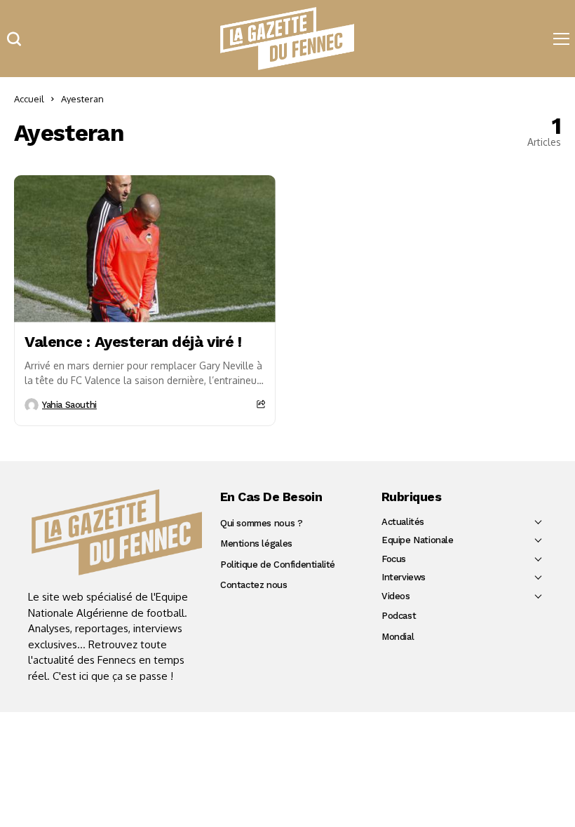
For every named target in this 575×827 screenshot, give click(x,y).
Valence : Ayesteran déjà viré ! (133, 341)
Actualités (402, 522)
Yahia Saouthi (69, 404)
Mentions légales (256, 543)
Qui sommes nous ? (261, 523)
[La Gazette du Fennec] (117, 532)
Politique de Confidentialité (277, 564)
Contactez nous (254, 585)
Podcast (398, 615)
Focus (393, 559)
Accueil (29, 98)
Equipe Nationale (417, 540)
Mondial (397, 636)
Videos (395, 596)
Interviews (403, 577)
